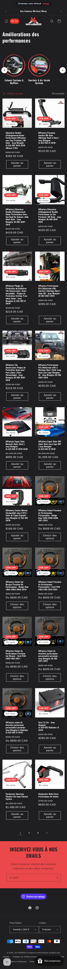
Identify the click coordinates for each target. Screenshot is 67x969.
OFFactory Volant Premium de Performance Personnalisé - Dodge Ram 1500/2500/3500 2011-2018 (49, 515)
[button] (6, 21)
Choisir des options (50, 537)
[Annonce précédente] (6, 11)
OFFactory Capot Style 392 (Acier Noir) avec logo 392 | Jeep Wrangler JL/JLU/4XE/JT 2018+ (49, 445)
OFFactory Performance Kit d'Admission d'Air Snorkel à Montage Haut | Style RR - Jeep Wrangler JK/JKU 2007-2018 (49, 291)
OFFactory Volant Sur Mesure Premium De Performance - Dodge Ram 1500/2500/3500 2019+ (17, 586)
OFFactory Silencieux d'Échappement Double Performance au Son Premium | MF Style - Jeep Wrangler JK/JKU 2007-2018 (49, 215)
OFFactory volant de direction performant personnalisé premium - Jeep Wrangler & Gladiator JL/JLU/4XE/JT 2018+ (17, 727)
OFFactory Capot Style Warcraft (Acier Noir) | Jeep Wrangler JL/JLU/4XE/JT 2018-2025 (17, 445)
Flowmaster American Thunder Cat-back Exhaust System (17, 796)
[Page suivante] (46, 832)
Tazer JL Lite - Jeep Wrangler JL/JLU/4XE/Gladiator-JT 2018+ (48, 726)
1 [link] (20, 832)
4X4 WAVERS (20, 953)
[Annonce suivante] (61, 11)
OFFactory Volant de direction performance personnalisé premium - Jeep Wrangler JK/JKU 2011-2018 (48, 656)
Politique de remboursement (25, 957)
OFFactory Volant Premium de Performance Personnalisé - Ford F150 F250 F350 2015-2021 (49, 586)
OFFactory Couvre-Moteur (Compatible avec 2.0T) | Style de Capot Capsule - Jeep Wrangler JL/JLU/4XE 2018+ (17, 515)
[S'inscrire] (56, 877)
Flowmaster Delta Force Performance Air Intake (48, 795)
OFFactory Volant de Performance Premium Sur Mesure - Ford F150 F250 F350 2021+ (16, 655)
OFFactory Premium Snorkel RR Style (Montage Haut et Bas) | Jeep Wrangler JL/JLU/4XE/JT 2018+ (48, 138)
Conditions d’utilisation (17, 962)
